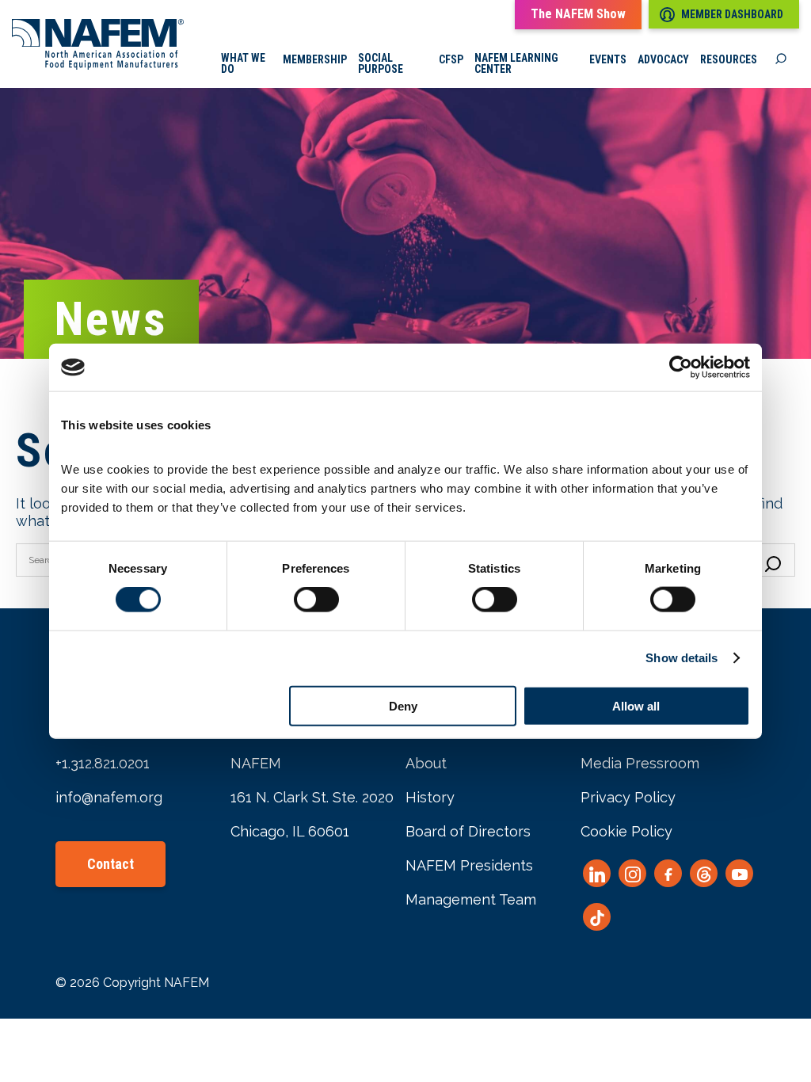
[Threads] (704, 873)
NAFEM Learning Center (516, 63)
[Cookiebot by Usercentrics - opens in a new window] (680, 367)
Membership (315, 59)
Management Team (471, 899)
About (426, 763)
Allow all (636, 705)
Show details (681, 658)
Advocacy (663, 59)
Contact (110, 863)
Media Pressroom (640, 763)
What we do (243, 63)
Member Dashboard (732, 14)
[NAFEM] (98, 65)
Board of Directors (468, 831)
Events (607, 59)
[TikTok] (597, 917)
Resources (728, 59)
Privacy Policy (628, 797)
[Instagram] (632, 873)
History (430, 797)
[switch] (316, 599)
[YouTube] (739, 873)
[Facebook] (668, 873)
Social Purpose (380, 63)
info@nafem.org (108, 797)
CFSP (451, 59)
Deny (403, 705)
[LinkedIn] (597, 873)
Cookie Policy (626, 831)
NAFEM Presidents (469, 865)
